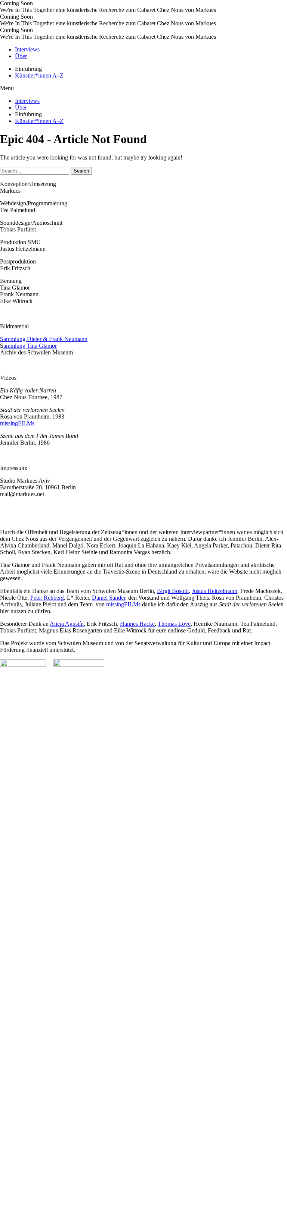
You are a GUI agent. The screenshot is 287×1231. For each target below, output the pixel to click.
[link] (173, 591)
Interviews (27, 49)
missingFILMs (17, 423)
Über (21, 56)
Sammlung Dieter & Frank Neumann (43, 339)
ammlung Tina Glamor (30, 346)
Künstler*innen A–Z (39, 75)
